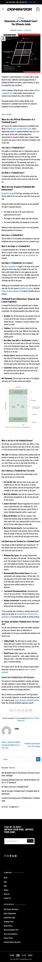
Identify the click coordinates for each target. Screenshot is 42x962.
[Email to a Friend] (23, 710)
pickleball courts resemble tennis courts (18, 128)
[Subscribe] (30, 841)
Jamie (30, 30)
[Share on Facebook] (15, 710)
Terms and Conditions (10, 934)
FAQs (5, 881)
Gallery (6, 890)
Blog (5, 885)
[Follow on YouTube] (15, 856)
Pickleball (21, 18)
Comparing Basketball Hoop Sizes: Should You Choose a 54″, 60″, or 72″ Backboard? (21, 781)
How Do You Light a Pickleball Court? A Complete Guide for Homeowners (20, 792)
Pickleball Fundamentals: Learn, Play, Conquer (32, 745)
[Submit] (38, 759)
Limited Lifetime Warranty (12, 942)
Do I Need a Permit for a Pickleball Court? (15, 786)
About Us (6, 894)
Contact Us (7, 898)
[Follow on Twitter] (10, 856)
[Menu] (3, 9)
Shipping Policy (9, 921)
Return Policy (8, 925)
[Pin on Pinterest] (27, 710)
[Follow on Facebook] (5, 856)
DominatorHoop (20, 9)
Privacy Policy (8, 938)
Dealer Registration (10, 913)
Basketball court (30, 718)
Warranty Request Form (11, 929)
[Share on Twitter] (19, 710)
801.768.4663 (31, 2)
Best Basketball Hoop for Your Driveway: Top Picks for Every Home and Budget (21, 774)
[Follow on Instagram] (8, 856)
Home (5, 877)
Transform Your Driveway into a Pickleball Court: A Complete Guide (21, 799)
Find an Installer (7, 114)
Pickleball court (21, 720)
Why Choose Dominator (11, 909)
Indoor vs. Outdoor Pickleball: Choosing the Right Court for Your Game (11, 745)
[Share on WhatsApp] (11, 710)
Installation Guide (9, 917)
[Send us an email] (13, 856)
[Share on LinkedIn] (31, 710)
